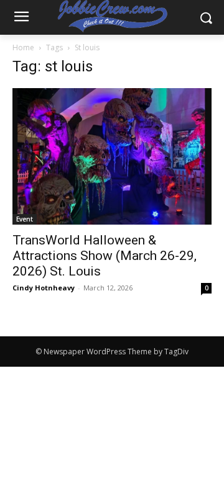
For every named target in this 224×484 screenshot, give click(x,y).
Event (24, 219)
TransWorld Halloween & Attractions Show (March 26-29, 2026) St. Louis (104, 256)
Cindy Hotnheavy (43, 287)
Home (23, 47)
